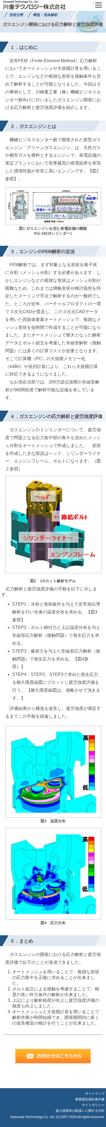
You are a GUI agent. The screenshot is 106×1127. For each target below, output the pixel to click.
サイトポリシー (93, 1105)
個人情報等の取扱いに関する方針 (80, 1111)
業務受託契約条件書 (90, 1099)
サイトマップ (95, 1093)
